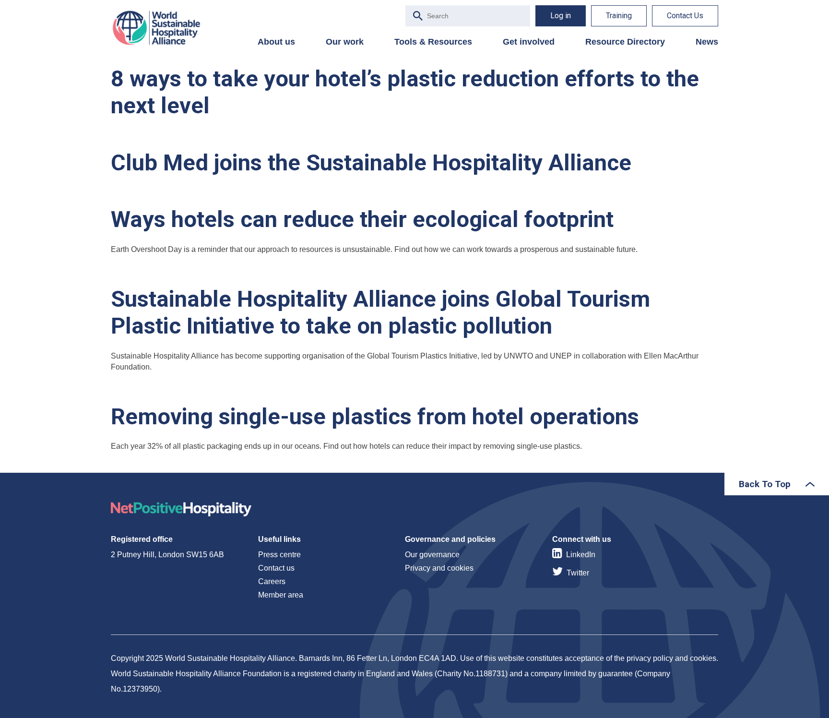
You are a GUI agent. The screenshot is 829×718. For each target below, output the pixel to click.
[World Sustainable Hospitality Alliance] (161, 28)
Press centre (279, 554)
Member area (280, 595)
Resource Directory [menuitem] (625, 42)
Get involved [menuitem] (529, 42)
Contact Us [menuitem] (685, 15)
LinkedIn (580, 554)
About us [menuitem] (276, 42)
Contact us (276, 568)
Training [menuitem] (619, 15)
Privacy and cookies (439, 568)
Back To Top (765, 484)
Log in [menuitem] (560, 15)
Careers (271, 581)
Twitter (578, 573)
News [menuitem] (707, 42)
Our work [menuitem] (345, 42)
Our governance (432, 554)
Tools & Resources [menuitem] (433, 42)
